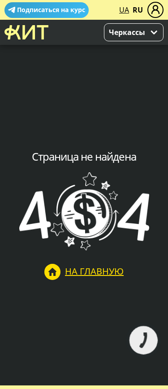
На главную (94, 271)
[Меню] (155, 10)
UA (124, 10)
